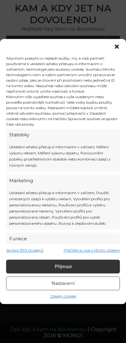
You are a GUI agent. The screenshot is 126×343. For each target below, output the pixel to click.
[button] (117, 46)
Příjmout (63, 266)
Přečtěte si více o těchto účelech (92, 250)
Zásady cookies (63, 296)
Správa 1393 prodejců (24, 250)
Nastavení (63, 283)
